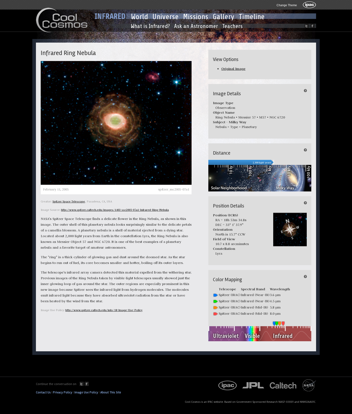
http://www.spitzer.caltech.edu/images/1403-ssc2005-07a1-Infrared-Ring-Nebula (115, 210)
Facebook (87, 384)
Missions (195, 16)
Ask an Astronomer (196, 26)
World (139, 16)
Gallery (223, 16)
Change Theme (287, 5)
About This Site (110, 392)
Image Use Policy (86, 392)
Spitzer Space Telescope (68, 201)
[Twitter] (307, 26)
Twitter (81, 384)
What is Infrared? (150, 26)
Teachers (232, 26)
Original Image (233, 69)
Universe (165, 16)
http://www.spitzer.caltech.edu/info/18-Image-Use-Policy (103, 310)
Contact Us (43, 392)
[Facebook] (312, 26)
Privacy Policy (62, 392)
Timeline (252, 16)
